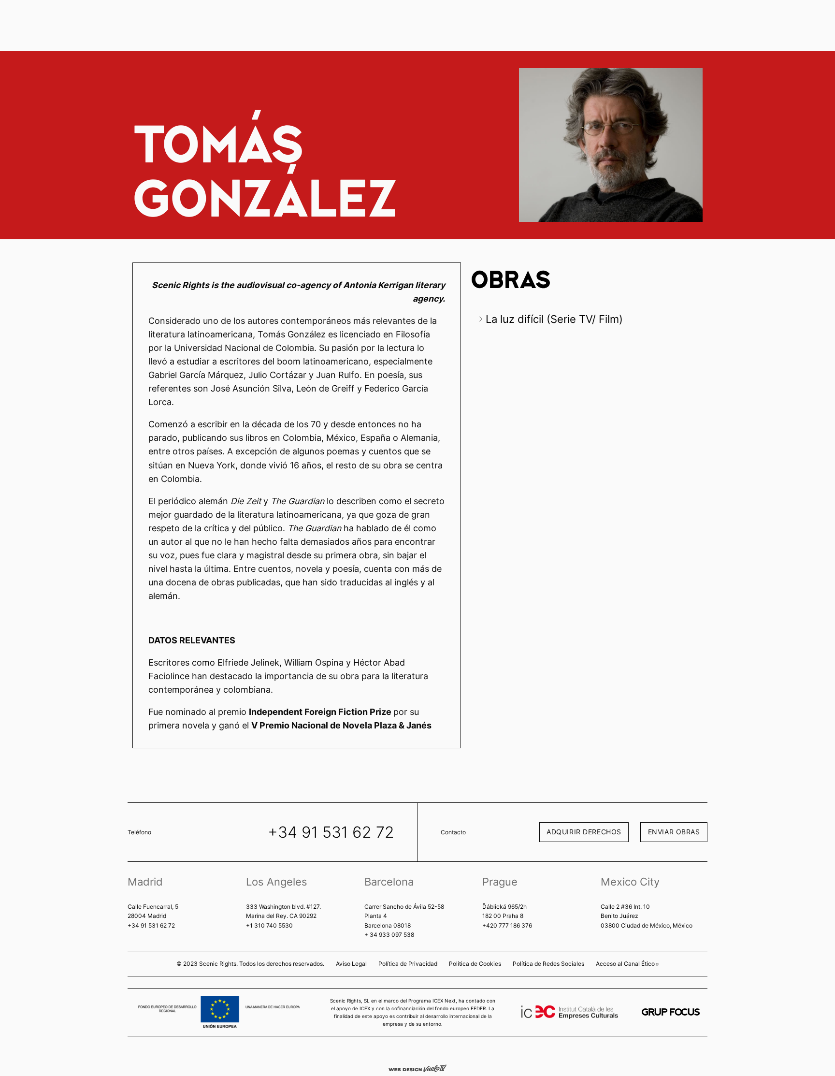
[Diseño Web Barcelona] (417, 1068)
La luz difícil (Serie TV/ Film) (554, 319)
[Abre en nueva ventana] (671, 1012)
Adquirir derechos (584, 832)
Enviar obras (674, 832)
